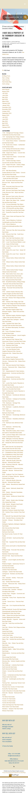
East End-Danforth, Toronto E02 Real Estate (14, 609)
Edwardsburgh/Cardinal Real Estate (11, 611)
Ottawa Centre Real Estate (9, 677)
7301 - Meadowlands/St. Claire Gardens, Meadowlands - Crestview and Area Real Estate (13, 373)
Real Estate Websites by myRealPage (17, 772)
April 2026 (5, 99)
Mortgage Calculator (7, 726)
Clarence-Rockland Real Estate (10, 587)
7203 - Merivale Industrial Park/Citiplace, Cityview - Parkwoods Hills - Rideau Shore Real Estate (13, 367)
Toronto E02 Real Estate (8, 702)
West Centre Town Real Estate (10, 706)
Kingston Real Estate (8, 633)
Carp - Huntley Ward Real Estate (11, 581)
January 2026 (6, 105)
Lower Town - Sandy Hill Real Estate (12, 637)
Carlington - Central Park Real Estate (12, 571)
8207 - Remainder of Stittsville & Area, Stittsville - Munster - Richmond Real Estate (12, 470)
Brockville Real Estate (8, 567)
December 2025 (6, 107)
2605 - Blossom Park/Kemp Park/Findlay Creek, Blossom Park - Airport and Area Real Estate (13, 192)
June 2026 (5, 95)
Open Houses (6, 80)
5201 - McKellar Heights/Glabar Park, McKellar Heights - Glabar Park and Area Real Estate (13, 311)
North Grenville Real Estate (9, 667)
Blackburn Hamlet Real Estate (10, 554)
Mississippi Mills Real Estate (10, 659)
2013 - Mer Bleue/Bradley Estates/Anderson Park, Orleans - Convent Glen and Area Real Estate (13, 172)
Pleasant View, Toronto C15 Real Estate (13, 687)
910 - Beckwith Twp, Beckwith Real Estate (13, 516)
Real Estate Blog (6, 82)
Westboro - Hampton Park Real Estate (12, 708)
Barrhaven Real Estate (8, 532)
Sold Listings (5, 84)
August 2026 (5, 91)
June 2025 (5, 119)
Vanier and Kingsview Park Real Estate (12, 705)
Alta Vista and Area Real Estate (10, 528)
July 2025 (5, 117)
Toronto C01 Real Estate (8, 699)
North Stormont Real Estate (9, 669)
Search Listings (6, 728)
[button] (14, 766)
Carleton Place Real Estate (9, 569)
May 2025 (5, 121)
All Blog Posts (6, 76)
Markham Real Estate (8, 647)
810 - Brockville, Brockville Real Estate (12, 450)
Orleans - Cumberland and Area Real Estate (14, 675)
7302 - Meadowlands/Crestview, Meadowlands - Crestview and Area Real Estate (13, 379)
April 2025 (5, 123)
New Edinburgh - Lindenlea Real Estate (12, 665)
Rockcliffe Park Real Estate (9, 689)
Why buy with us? (7, 724)
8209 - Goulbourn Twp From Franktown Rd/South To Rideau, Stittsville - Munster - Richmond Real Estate (13, 476)
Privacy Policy (5, 772)
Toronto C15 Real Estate (8, 701)
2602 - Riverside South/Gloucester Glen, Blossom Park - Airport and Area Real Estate (13, 182)
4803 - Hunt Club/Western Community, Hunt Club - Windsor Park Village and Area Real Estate (13, 297)
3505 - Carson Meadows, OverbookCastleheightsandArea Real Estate (12, 226)
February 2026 (6, 103)
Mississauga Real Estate (9, 657)
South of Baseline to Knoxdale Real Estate (13, 691)
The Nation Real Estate (8, 697)
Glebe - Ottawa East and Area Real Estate (13, 615)
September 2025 (6, 113)
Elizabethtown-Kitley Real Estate (11, 613)
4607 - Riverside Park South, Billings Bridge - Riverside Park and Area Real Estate (12, 287)
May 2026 (5, 97)
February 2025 (6, 127)
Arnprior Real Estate (7, 530)
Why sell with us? (7, 737)
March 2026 (5, 101)
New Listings (5, 78)
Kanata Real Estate (7, 631)
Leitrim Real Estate (7, 635)
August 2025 (5, 115)
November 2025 (6, 109)
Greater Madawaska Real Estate (11, 617)
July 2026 (5, 93)
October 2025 (6, 111)
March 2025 (5, 125)
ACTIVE (18, 13)
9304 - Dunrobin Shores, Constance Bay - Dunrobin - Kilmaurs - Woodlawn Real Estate (13, 520)
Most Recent (5, 89)
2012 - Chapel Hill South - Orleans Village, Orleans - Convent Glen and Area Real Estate (13, 166)
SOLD (25, 13)
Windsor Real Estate (7, 710)
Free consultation (7, 741)
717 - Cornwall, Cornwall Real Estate (12, 347)
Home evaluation (6, 739)
